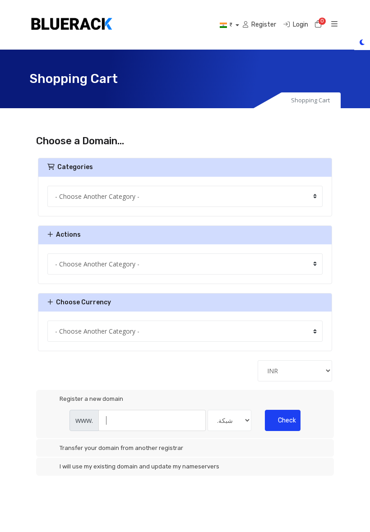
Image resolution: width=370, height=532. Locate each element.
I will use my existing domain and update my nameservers (139, 466)
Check (287, 420)
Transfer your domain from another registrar (121, 448)
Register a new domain (91, 398)
